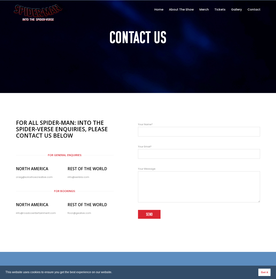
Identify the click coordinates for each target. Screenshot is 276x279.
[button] (113, 272)
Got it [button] (264, 272)
